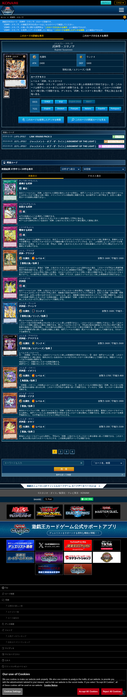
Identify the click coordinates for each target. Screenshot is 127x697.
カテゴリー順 (13, 612)
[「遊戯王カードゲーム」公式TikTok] (107, 545)
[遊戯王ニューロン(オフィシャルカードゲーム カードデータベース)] (7, 10)
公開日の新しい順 (15, 606)
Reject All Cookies (112, 691)
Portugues (115, 109)
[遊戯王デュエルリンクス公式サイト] (78, 511)
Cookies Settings (12, 691)
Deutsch (60, 109)
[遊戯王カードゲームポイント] (20, 557)
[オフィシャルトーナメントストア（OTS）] (107, 557)
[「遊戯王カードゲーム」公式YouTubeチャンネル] (78, 545)
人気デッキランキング (17, 636)
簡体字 (89, 102)
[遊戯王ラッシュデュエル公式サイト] (49, 511)
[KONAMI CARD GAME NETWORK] (49, 557)
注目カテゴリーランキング (19, 642)
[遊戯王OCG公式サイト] (20, 511)
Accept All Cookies (88, 691)
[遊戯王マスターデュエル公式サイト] (107, 511)
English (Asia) (75, 102)
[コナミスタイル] (49, 569)
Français (74, 109)
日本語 (47, 102)
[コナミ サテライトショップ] (78, 557)
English (47, 109)
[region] (63, 683)
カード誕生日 (13, 618)
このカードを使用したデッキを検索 (69, 30)
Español (101, 109)
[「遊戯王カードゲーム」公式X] (49, 545)
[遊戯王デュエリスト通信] (20, 545)
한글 (61, 102)
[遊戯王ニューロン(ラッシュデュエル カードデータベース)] (78, 569)
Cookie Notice (50, 685)
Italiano (88, 109)
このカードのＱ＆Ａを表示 (56, 27)
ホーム (3, 17)
